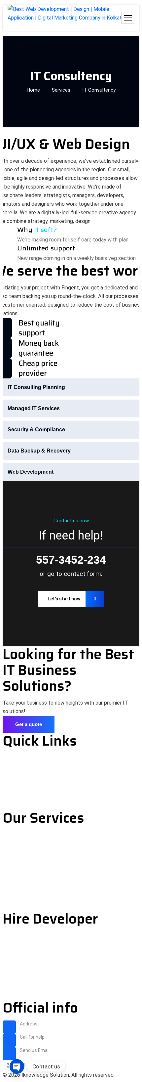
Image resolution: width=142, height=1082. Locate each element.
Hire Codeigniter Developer (36, 935)
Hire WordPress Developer (36, 971)
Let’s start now (64, 598)
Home (33, 90)
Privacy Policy (20, 769)
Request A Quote (24, 793)
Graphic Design (21, 894)
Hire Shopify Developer (31, 983)
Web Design (17, 847)
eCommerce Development (35, 858)
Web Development (25, 835)
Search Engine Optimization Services (49, 906)
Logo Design (18, 882)
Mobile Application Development (43, 870)
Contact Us (17, 805)
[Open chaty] (17, 1066)
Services (61, 90)
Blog (8, 781)
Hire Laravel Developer (31, 959)
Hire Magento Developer (33, 995)
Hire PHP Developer (27, 947)
